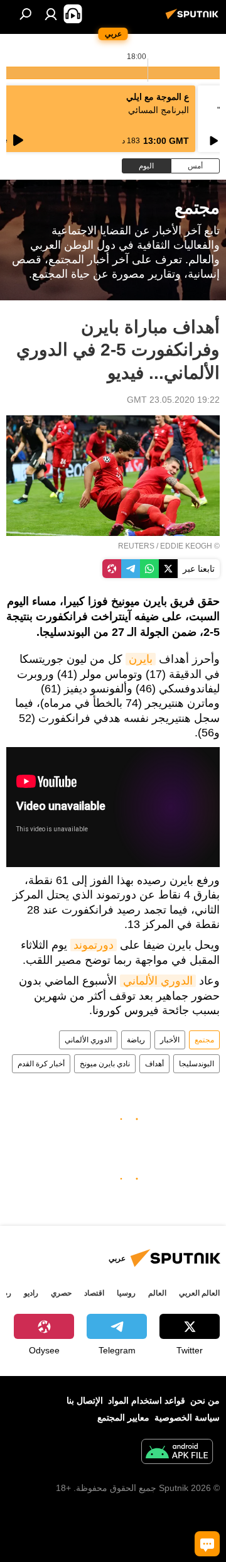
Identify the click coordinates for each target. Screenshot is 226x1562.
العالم (157, 1293)
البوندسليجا (196, 1063)
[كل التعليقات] (207, 1543)
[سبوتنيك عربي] (194, 19)
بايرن (141, 659)
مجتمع (204, 1039)
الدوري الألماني (158, 981)
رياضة (136, 1039)
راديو (31, 1293)
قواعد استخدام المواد (146, 1400)
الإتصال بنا (85, 1400)
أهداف (154, 1063)
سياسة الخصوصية (187, 1417)
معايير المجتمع (123, 1417)
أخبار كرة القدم (41, 1063)
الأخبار (170, 1039)
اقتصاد (94, 1293)
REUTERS (136, 546)
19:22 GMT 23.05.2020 (173, 400)
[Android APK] (177, 1453)
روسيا (126, 1293)
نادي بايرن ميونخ (105, 1063)
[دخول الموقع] (50, 13)
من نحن (205, 1400)
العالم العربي (199, 1293)
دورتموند (93, 945)
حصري (61, 1293)
